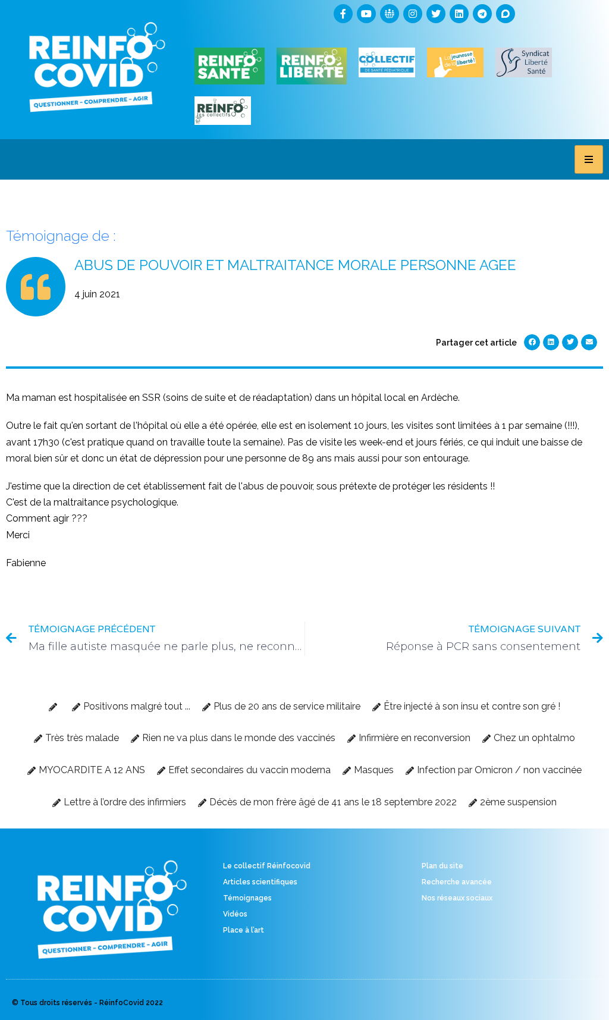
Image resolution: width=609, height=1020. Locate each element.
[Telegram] (482, 13)
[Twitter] (435, 13)
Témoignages (247, 898)
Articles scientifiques (260, 882)
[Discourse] (505, 13)
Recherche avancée (457, 882)
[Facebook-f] (343, 13)
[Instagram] (412, 13)
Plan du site (442, 866)
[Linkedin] (459, 13)
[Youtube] (366, 13)
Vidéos (235, 914)
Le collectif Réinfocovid (266, 866)
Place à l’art (243, 930)
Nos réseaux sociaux (457, 898)
